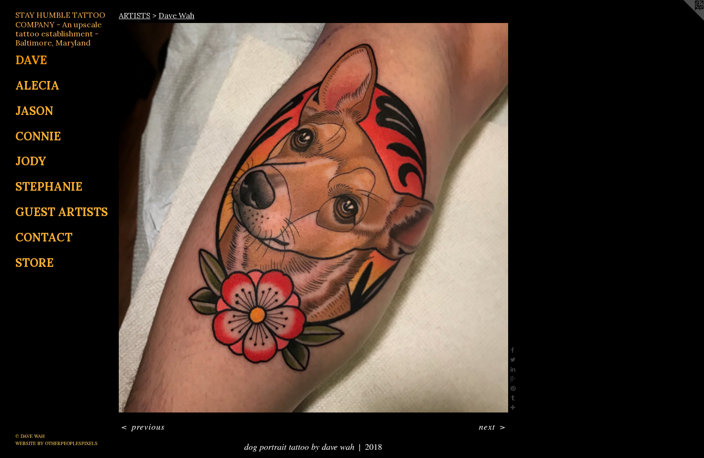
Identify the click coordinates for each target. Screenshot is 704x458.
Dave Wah (176, 15)
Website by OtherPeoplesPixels (56, 443)
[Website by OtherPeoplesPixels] (685, 19)
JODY (30, 161)
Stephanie (48, 186)
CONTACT (43, 237)
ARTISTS (134, 15)
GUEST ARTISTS (61, 212)
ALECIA (37, 85)
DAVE (31, 60)
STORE (34, 262)
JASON (34, 110)
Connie (38, 136)
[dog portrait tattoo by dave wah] (313, 217)
